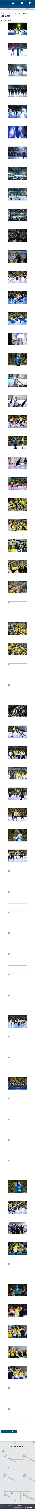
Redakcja (19, 1505)
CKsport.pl (14, 1505)
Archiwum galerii (9, 1432)
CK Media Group (29, 1507)
